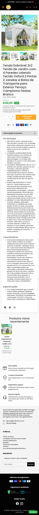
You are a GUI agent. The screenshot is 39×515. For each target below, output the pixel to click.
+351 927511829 (11, 423)
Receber (31, 464)
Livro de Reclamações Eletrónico (14, 448)
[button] (27, 7)
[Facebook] (17, 503)
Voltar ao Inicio (8, 437)
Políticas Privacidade (10, 444)
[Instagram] (22, 503)
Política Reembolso (10, 441)
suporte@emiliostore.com (15, 421)
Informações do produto (12, 133)
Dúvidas (6, 443)
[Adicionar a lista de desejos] (35, 48)
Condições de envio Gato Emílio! (14, 439)
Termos (5, 446)
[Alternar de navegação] (3, 7)
